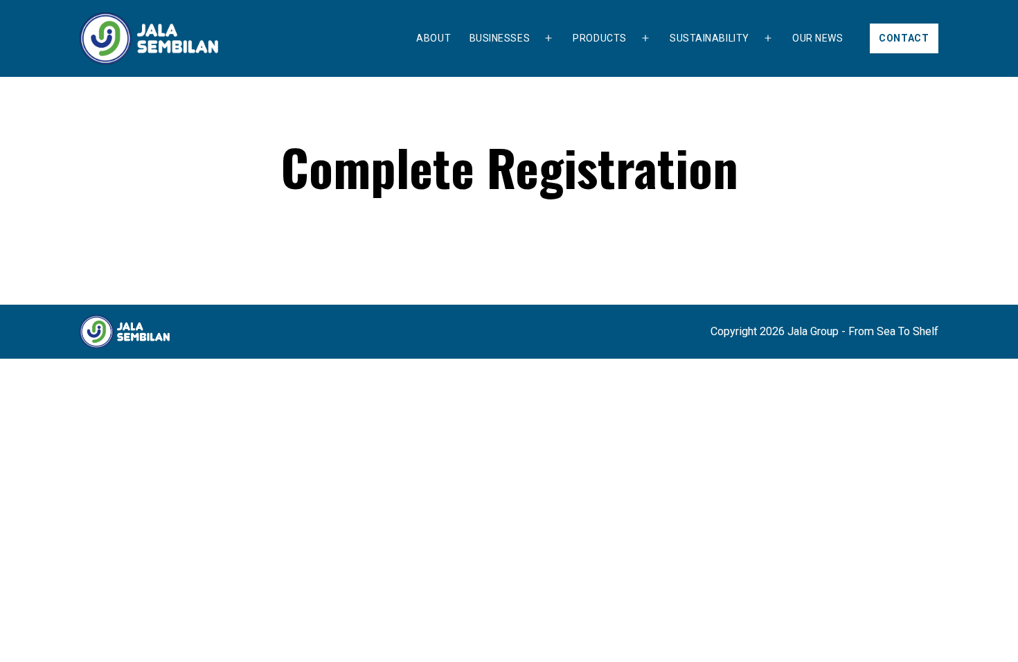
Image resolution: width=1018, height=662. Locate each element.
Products (599, 38)
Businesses (500, 38)
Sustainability (709, 38)
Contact (904, 38)
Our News (817, 38)
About (433, 38)
